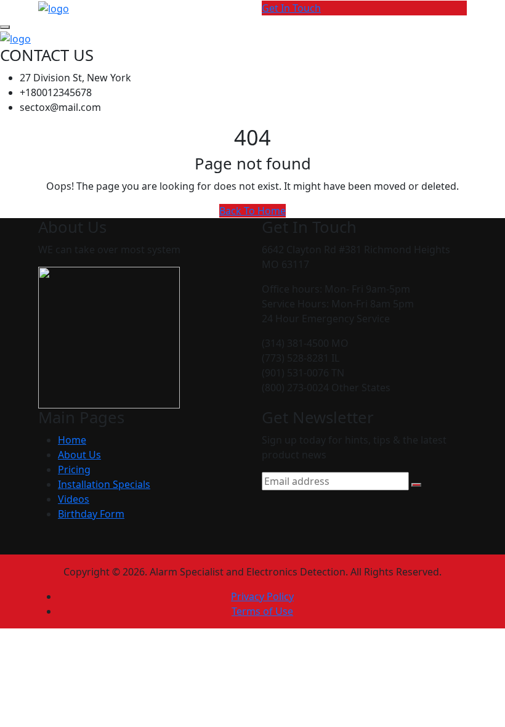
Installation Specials (104, 484)
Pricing (74, 469)
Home (72, 440)
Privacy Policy (262, 596)
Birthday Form (91, 514)
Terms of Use (262, 611)
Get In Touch (291, 8)
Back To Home (252, 210)
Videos (73, 499)
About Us (79, 454)
